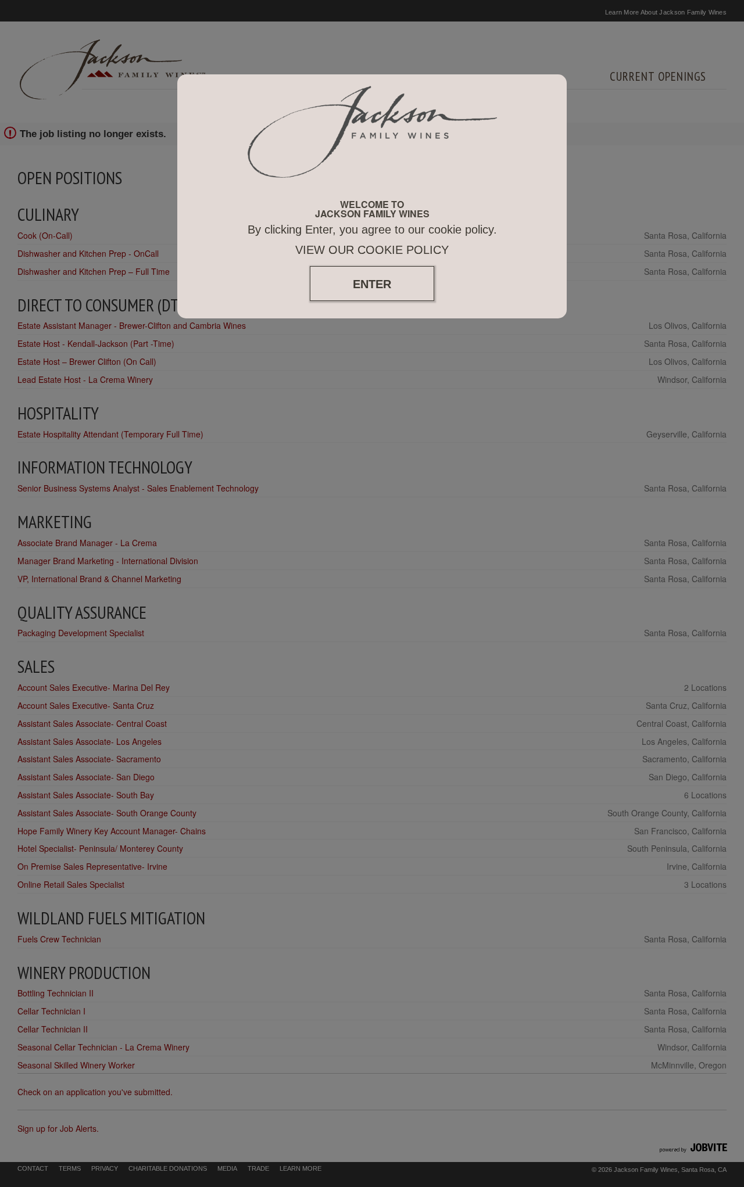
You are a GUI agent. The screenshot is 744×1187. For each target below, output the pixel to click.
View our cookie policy (372, 249)
